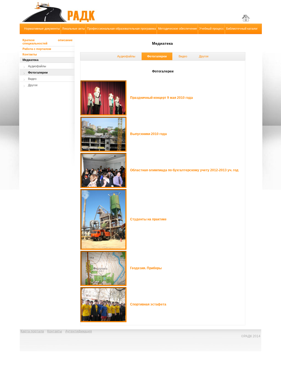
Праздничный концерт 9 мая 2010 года (161, 98)
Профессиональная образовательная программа (121, 28)
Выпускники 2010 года (148, 134)
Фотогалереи (157, 56)
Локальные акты (73, 28)
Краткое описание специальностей (47, 41)
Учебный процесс (211, 28)
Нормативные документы (42, 28)
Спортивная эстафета (148, 304)
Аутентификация (78, 331)
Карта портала (32, 331)
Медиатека (30, 59)
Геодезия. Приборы (146, 268)
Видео (183, 56)
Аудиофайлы (126, 56)
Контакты (30, 54)
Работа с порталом (37, 48)
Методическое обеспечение (177, 28)
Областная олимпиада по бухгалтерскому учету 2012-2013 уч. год (184, 170)
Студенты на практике (148, 219)
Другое (204, 56)
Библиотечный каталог (242, 28)
